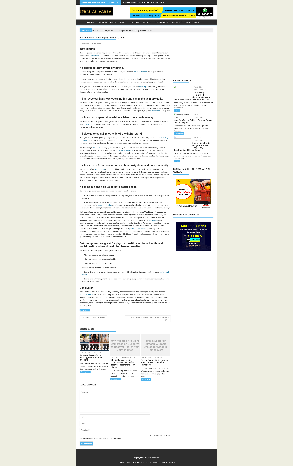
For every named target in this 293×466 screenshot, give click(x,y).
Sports (196, 22)
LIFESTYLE (147, 22)
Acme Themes (169, 462)
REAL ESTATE (135, 22)
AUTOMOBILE (177, 22)
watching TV (144, 86)
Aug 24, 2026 (85, 352)
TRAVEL (123, 22)
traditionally (153, 220)
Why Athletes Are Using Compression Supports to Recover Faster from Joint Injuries (125, 345)
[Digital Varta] (82, 22)
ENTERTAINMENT (161, 22)
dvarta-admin (97, 352)
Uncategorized (84, 310)
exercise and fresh (126, 150)
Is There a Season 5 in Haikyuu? (94, 317)
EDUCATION (102, 22)
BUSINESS (90, 22)
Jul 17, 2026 (115, 357)
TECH (187, 22)
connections (100, 169)
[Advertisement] (193, 56)
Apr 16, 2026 (146, 357)
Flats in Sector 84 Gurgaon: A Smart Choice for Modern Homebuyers (155, 345)
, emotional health (140, 72)
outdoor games (156, 111)
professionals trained (137, 228)
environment (94, 55)
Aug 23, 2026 (198, 138)
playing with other (105, 205)
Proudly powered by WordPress (131, 462)
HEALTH (113, 22)
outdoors (96, 147)
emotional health (86, 294)
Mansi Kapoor (96, 43)
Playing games (89, 124)
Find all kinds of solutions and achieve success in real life (150, 318)
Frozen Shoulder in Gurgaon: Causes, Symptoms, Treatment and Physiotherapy (155, 2)
